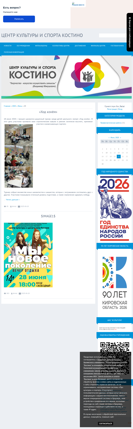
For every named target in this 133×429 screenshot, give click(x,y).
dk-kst (14, 206)
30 (103, 164)
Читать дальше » (12, 200)
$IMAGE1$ (48, 216)
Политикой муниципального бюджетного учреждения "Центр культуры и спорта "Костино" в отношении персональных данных (105, 362)
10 (107, 153)
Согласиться (105, 424)
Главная (7, 106)
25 (111, 160)
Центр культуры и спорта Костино (42, 35)
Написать (19, 19)
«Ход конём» (48, 112)
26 (115, 160)
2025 (14, 106)
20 (119, 156)
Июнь (20, 106)
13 (119, 153)
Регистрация (112, 109)
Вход (120, 109)
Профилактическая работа (110, 123)
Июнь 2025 (115, 138)
